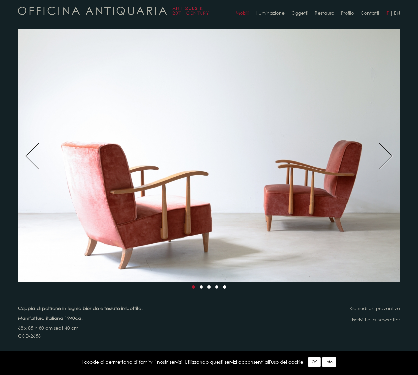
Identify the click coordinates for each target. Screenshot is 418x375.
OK (314, 362)
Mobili (242, 13)
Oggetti (299, 13)
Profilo (347, 13)
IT (387, 13)
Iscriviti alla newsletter (376, 320)
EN (397, 13)
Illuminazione (270, 13)
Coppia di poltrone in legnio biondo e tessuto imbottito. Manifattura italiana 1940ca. (113, 11)
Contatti (370, 13)
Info (329, 362)
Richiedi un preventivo (374, 308)
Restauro (324, 13)
